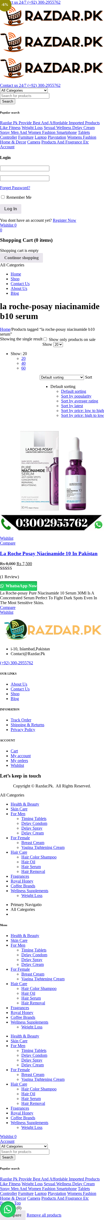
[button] (8, 1209)
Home (5, 329)
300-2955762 (21, 662)
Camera (33, 142)
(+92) (5, 662)
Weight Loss (32, 127)
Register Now (64, 220)
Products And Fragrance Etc (65, 142)
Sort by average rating (79, 401)
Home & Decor (13, 142)
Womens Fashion (81, 137)
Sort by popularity (76, 396)
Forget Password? (15, 187)
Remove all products (44, 1215)
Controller (8, 137)
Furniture (26, 137)
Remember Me (18, 197)
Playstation (57, 137)
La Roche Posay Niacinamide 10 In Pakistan (49, 553)
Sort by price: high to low (82, 415)
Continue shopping (21, 257)
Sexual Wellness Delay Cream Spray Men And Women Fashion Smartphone (47, 130)
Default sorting (73, 391)
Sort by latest (72, 405)
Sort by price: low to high (82, 410)
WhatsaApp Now (21, 586)
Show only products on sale (71, 339)
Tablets (84, 132)
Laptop (41, 137)
